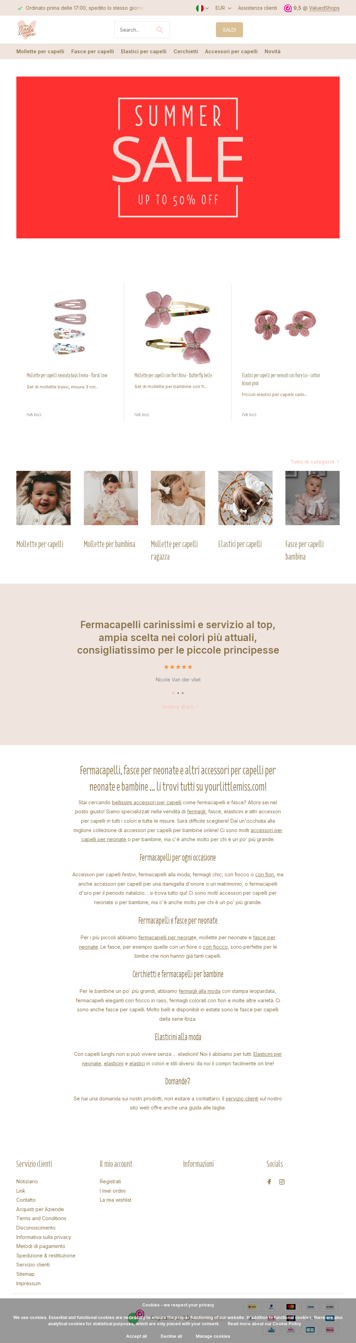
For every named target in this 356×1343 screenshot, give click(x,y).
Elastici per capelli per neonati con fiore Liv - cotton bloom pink (281, 379)
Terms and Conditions (41, 1218)
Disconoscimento (36, 1228)
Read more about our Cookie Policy (264, 1323)
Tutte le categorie (312, 462)
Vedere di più (178, 707)
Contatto (26, 1200)
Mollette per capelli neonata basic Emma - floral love (67, 375)
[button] (173, 693)
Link (20, 1191)
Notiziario (27, 1181)
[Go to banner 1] (178, 157)
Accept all (136, 1336)
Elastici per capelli (144, 51)
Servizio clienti (33, 1264)
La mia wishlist (115, 1200)
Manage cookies (213, 1336)
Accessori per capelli (231, 51)
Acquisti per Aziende (40, 1209)
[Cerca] (159, 29)
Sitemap (25, 1274)
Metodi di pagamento (40, 1246)
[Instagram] (282, 1182)
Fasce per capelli (92, 51)
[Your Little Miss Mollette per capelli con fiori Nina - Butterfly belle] (178, 327)
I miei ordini (113, 1191)
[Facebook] (269, 1182)
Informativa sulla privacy (43, 1237)
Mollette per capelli (40, 51)
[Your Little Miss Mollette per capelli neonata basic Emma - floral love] (70, 327)
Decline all (171, 1336)
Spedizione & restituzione (45, 1255)
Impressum (28, 1283)
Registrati (110, 1181)
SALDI (229, 30)
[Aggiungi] (110, 419)
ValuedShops (324, 8)
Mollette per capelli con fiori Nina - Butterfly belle (173, 375)
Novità (273, 51)
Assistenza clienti (257, 8)
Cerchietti (185, 51)
